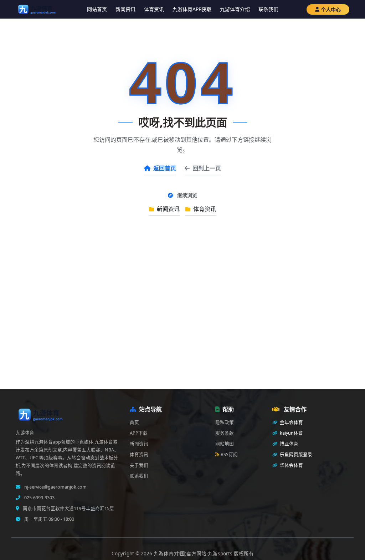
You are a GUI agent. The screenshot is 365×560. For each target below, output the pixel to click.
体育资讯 (154, 9)
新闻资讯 (125, 9)
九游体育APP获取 (192, 9)
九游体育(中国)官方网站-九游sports (194, 553)
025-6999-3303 (39, 498)
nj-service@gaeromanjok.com (55, 487)
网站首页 (97, 9)
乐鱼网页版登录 (295, 454)
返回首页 (164, 168)
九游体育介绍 (235, 9)
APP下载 (139, 433)
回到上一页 (206, 168)
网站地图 (224, 444)
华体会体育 (291, 465)
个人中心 (331, 9)
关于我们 (139, 465)
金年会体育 (291, 422)
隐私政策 (224, 422)
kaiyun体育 (291, 433)
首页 (134, 422)
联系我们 (268, 9)
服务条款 (224, 433)
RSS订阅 (229, 454)
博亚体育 (288, 444)
